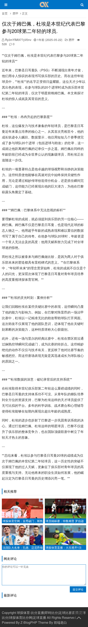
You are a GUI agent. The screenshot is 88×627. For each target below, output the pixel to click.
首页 (5, 13)
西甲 (15, 13)
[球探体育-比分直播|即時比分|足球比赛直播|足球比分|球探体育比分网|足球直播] (44, 6)
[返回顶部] (79, 617)
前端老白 (60, 622)
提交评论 (78, 589)
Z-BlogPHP (28, 622)
